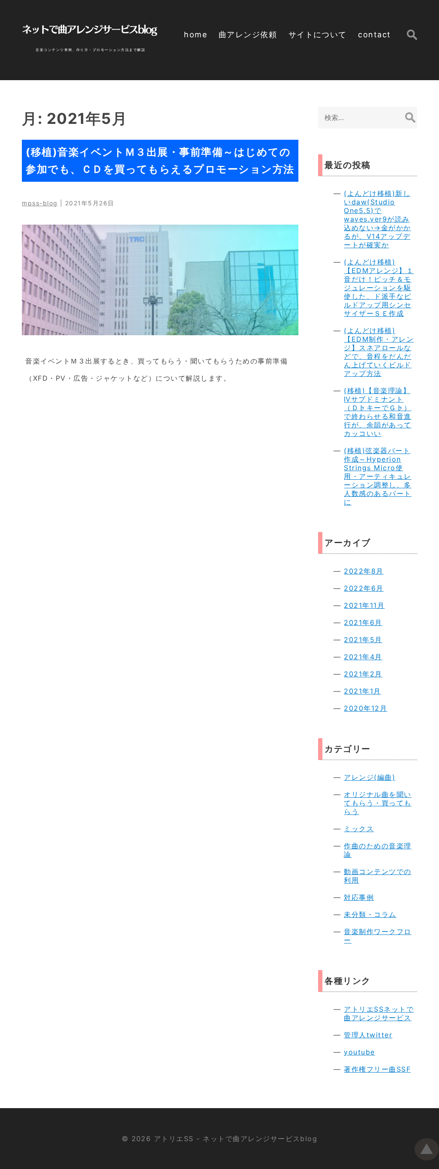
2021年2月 (363, 674)
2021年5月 (363, 639)
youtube (359, 1052)
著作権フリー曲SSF (377, 1069)
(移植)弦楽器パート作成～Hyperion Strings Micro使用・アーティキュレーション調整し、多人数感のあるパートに (377, 476)
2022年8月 (363, 571)
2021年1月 (362, 691)
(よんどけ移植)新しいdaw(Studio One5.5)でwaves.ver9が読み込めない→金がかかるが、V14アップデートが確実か (377, 219)
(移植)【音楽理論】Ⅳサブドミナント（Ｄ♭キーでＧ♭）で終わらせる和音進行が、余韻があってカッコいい (377, 412)
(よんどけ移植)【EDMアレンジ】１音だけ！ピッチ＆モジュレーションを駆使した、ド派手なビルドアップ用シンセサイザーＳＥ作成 (379, 288)
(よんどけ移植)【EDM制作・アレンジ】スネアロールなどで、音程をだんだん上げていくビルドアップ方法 (379, 352)
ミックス (359, 828)
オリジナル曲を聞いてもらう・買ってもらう (377, 803)
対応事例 (359, 897)
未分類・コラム (370, 914)
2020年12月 (365, 708)
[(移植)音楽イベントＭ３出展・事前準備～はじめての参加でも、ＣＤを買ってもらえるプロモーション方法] (160, 280)
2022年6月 (363, 588)
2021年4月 (363, 656)
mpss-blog (39, 203)
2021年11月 (364, 605)
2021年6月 (363, 622)
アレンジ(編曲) (369, 777)
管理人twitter (368, 1035)
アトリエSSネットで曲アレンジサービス (379, 1013)
